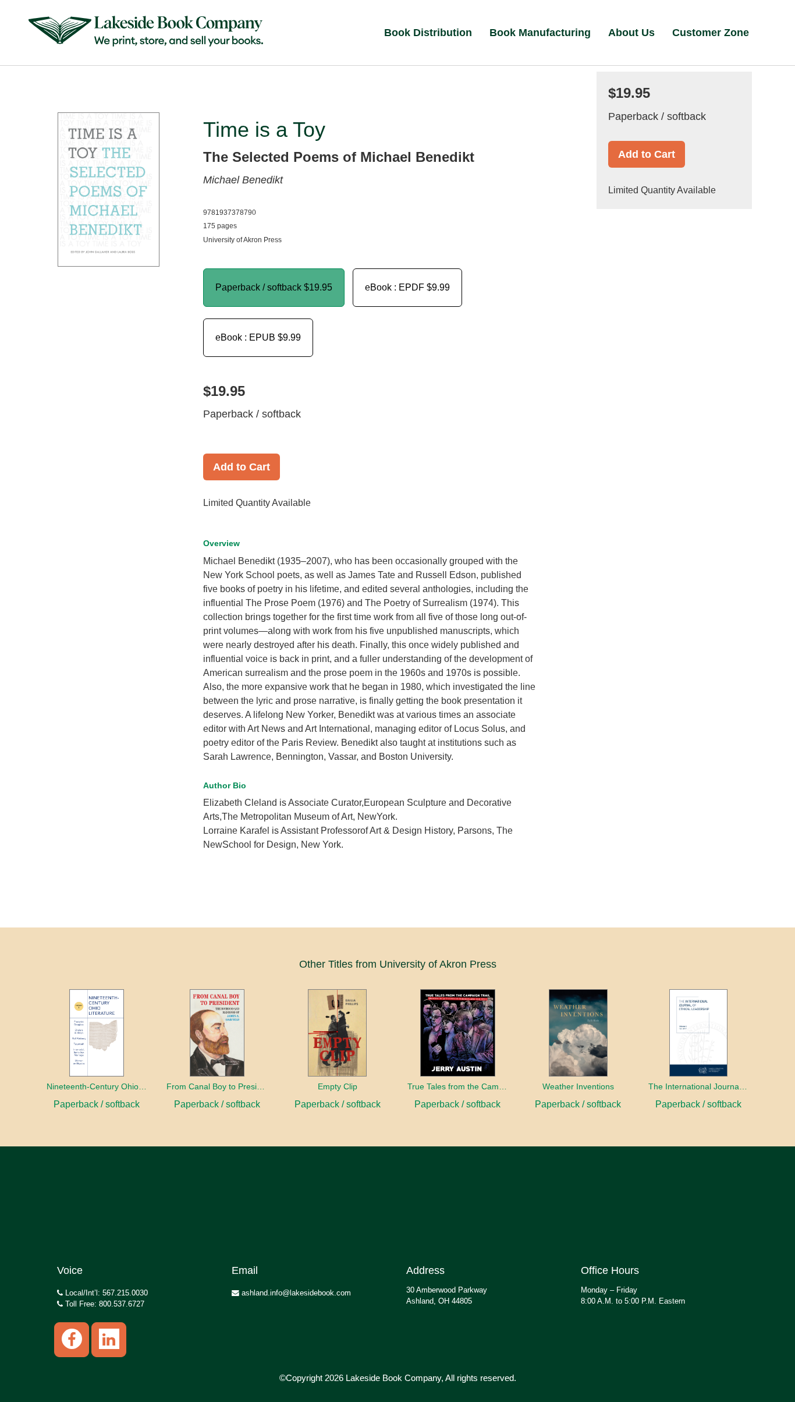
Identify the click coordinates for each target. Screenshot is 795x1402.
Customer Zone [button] (710, 32)
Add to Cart (241, 467)
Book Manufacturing (540, 32)
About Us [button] (631, 32)
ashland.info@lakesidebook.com (295, 1292)
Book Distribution (428, 32)
